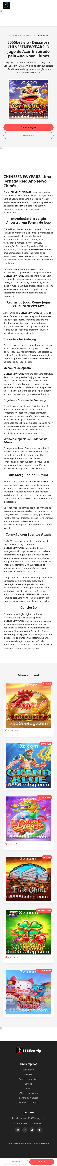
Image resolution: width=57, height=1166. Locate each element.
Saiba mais (28, 135)
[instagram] (25, 1130)
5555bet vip (28, 1069)
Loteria (28, 1083)
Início (11, 35)
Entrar (42, 1161)
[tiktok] (32, 1130)
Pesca (28, 1088)
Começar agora (29, 127)
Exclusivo (28, 1074)
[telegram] (39, 1130)
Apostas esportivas (28, 1079)
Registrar (15, 1161)
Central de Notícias (25, 35)
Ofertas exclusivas (28, 1093)
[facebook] (17, 1130)
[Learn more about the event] (28, 22)
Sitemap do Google (28, 1102)
